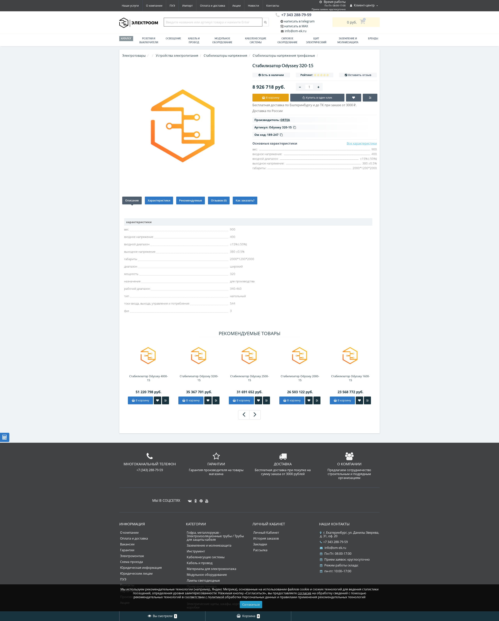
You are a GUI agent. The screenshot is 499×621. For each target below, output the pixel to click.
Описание (132, 200)
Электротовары (134, 55)
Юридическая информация (141, 567)
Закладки (260, 544)
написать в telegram (299, 21)
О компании (154, 5)
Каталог (126, 38)
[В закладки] (157, 400)
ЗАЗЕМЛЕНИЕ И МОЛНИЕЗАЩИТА (347, 40)
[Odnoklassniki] (194, 499)
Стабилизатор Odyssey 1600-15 (350, 378)
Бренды (373, 38)
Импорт (187, 5)
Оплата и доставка (212, 5)
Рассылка (260, 550)
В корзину (142, 400)
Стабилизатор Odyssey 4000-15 (148, 378)
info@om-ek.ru (295, 31)
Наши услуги (130, 5)
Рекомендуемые (190, 200)
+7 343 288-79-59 (335, 542)
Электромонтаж (132, 556)
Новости (253, 5)
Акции (236, 5)
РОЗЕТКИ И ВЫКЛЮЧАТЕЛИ (148, 40)
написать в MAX (296, 26)
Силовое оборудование (287, 40)
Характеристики (159, 200)
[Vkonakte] (189, 499)
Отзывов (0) (219, 200)
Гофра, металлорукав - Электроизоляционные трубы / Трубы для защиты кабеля (215, 536)
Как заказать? (245, 200)
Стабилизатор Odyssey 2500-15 (249, 378)
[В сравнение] (165, 400)
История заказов (266, 538)
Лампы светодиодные (203, 580)
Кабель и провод (194, 40)
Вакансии (127, 544)
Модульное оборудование (222, 40)
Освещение (173, 38)
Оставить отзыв (359, 75)
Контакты (272, 5)
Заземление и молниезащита (209, 545)
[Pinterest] (200, 499)
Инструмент (196, 551)
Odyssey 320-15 (280, 127)
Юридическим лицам (136, 573)
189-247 (273, 135)
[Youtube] (205, 499)
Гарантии (127, 550)
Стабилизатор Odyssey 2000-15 (300, 378)
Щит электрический (316, 40)
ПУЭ (172, 5)
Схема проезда (131, 562)
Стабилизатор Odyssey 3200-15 (199, 378)
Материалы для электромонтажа (211, 569)
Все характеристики (362, 143)
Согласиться (251, 604)
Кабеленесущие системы (255, 40)
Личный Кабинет (266, 532)
